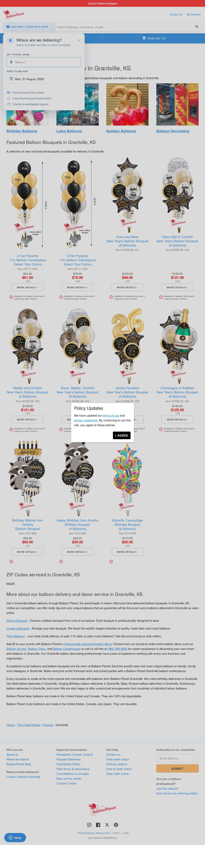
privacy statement (85, 420)
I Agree (121, 435)
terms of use (111, 415)
